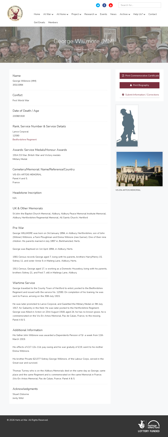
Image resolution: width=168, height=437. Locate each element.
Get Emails (39, 22)
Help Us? (138, 14)
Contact (152, 14)
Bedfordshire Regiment (25, 139)
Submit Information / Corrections (142, 94)
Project (75, 14)
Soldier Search (81, 49)
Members (53, 22)
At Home (61, 14)
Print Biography (140, 85)
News (113, 14)
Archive (124, 14)
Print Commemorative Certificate (142, 75)
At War (47, 14)
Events (103, 14)
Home (37, 14)
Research (89, 14)
